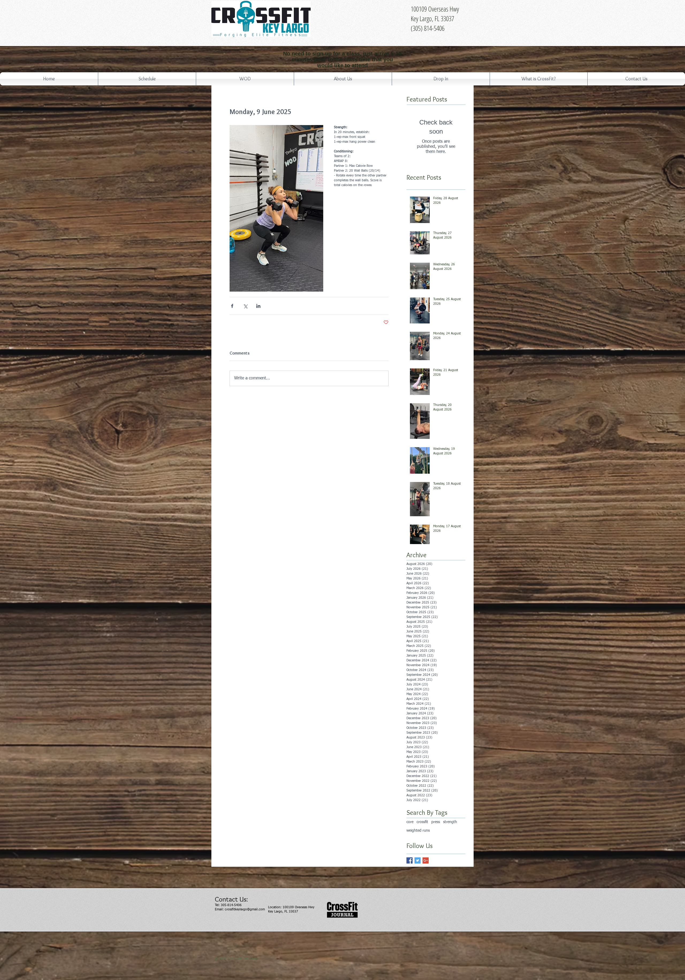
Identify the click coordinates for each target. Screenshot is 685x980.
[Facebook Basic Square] (409, 860)
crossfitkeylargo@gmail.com (245, 909)
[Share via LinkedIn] (258, 305)
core (409, 822)
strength (450, 822)
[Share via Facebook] (232, 305)
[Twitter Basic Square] (417, 860)
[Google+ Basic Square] (426, 860)
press (435, 822)
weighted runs (418, 830)
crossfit (422, 822)
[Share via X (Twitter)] (245, 305)
